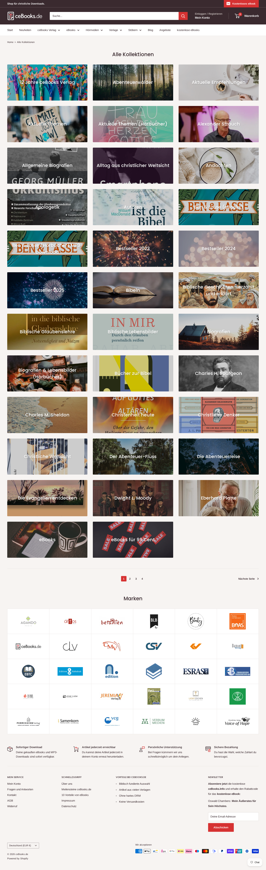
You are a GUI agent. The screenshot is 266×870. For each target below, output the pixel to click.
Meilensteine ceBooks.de (76, 789)
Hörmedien (92, 30)
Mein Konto (202, 17)
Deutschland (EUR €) (20, 845)
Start (10, 30)
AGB (10, 800)
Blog (150, 30)
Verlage (113, 30)
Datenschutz (69, 806)
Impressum (68, 800)
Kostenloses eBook (244, 3)
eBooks (70, 30)
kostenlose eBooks (188, 30)
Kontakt (11, 794)
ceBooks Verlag (46, 30)
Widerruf (12, 806)
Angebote (165, 30)
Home (10, 42)
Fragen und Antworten (20, 789)
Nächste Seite (246, 578)
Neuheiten (25, 30)
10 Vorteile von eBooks (75, 794)
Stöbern (133, 30)
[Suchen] (183, 16)
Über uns (67, 783)
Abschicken (221, 827)
